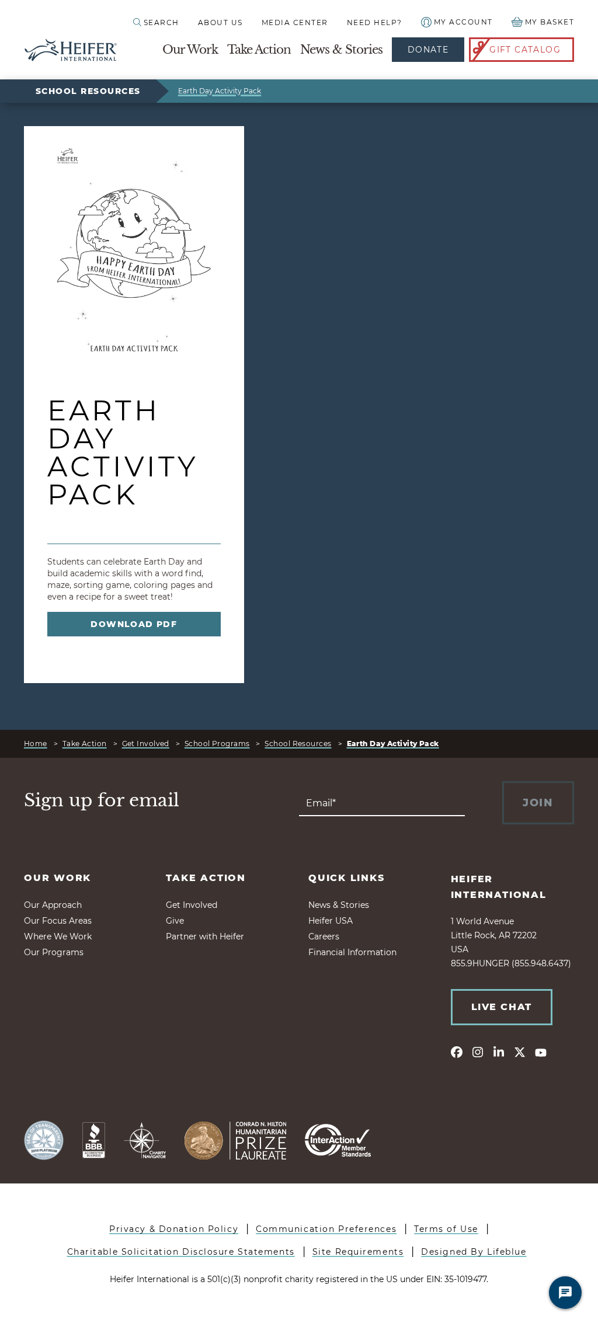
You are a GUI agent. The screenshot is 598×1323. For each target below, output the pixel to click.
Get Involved (145, 743)
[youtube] (541, 1051)
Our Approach (53, 905)
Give (175, 920)
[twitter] (520, 1051)
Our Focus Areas (58, 920)
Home (35, 743)
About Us (220, 22)
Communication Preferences (326, 1229)
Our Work (190, 50)
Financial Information (352, 952)
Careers (323, 936)
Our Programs (54, 952)
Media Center (295, 22)
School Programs (217, 743)
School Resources (88, 91)
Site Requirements (358, 1252)
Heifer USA (330, 920)
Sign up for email (101, 800)
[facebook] (457, 1051)
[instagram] (478, 1051)
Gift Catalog (525, 49)
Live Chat (501, 1006)
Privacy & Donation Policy (173, 1229)
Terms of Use (446, 1229)
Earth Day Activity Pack (219, 90)
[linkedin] (499, 1051)
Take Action (259, 50)
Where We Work (58, 936)
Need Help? (374, 22)
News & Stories (341, 50)
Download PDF (134, 624)
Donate (428, 49)
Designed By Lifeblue (473, 1252)
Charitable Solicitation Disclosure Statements (181, 1252)
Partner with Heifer (205, 936)
